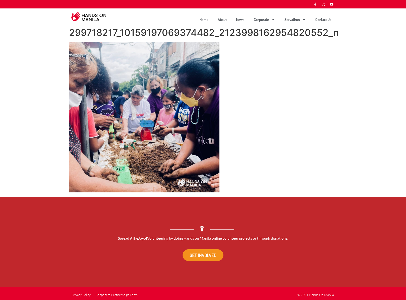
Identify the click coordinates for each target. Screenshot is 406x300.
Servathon (292, 19)
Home (203, 19)
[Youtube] (331, 4)
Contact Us (323, 19)
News (240, 19)
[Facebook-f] (315, 4)
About (222, 19)
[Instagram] (323, 4)
